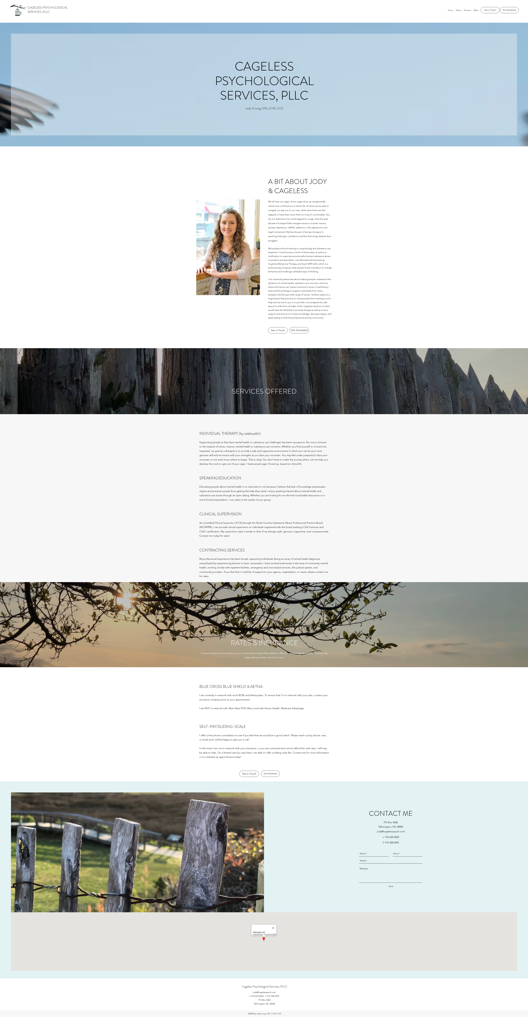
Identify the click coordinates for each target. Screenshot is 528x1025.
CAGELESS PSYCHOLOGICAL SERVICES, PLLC (48, 9)
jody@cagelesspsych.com (391, 831)
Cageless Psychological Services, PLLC (264, 986)
